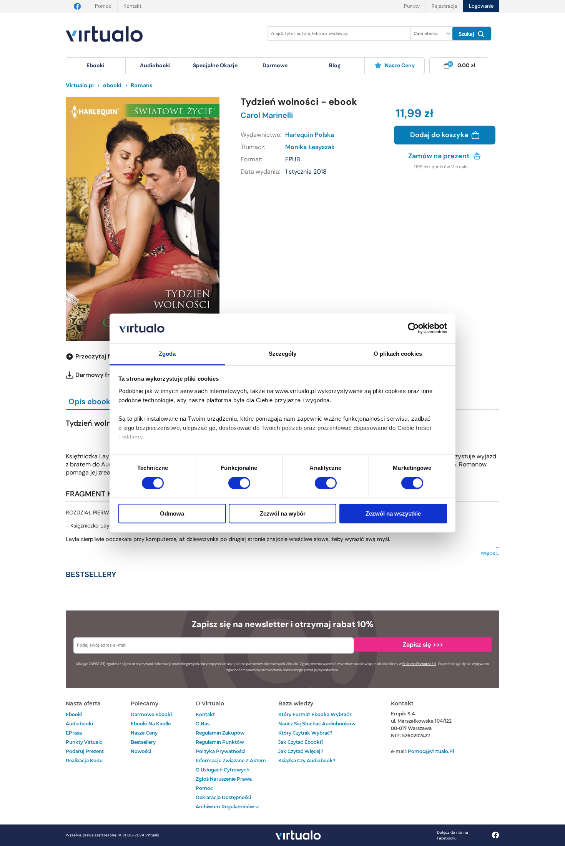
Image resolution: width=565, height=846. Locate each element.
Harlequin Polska (309, 135)
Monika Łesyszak (310, 147)
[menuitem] (96, 65)
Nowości (141, 751)
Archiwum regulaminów (225, 807)
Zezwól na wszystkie (393, 513)
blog (335, 65)
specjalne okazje (215, 65)
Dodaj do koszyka (440, 134)
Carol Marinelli (267, 115)
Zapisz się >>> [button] (423, 644)
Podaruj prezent (85, 751)
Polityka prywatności (220, 751)
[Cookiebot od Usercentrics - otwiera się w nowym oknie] (413, 328)
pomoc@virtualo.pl (431, 751)
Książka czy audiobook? (307, 760)
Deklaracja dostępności (223, 797)
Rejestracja (444, 6)
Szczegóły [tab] (283, 353)
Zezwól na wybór (283, 513)
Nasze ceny (400, 65)
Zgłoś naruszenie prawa (224, 779)
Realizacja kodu (84, 760)
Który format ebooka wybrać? (315, 714)
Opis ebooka (91, 401)
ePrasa (74, 733)
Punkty (412, 6)
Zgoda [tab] (167, 353)
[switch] (239, 483)
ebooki (74, 714)
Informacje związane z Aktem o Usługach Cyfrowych (231, 765)
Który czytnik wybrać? (305, 733)
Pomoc (103, 6)
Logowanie (481, 6)
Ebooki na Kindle (151, 724)
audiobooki (79, 724)
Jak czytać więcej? (300, 751)
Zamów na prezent (439, 156)
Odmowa (172, 513)
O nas (202, 724)
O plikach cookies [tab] (398, 353)
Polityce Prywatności (419, 664)
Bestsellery (143, 742)
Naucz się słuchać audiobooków (317, 724)
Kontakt (132, 6)
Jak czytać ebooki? (301, 742)
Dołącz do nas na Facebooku (452, 835)
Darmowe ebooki (151, 714)
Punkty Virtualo (84, 742)
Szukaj (467, 34)
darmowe (275, 65)
